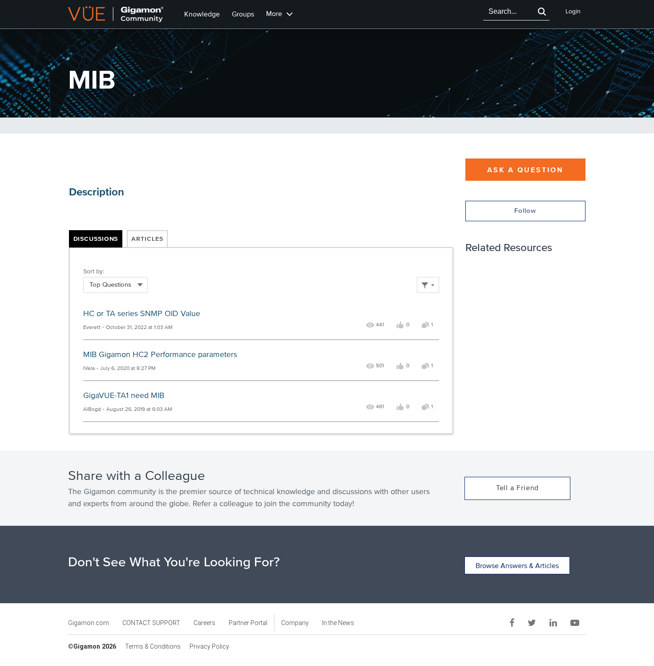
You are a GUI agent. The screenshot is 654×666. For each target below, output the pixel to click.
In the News (338, 622)
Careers (204, 622)
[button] (541, 11)
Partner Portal (248, 622)
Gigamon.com (88, 622)
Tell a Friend (517, 487)
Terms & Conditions (153, 646)
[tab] (96, 239)
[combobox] (508, 11)
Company (295, 622)
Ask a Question (525, 170)
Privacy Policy (209, 646)
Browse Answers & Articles (517, 565)
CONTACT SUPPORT (151, 622)
